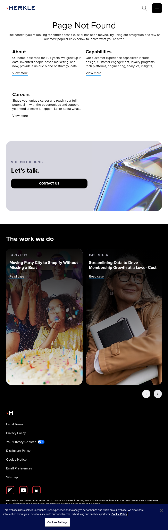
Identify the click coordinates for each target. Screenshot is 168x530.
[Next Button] (158, 394)
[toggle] (157, 8)
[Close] (161, 510)
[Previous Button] (146, 394)
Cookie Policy (119, 514)
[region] (84, 517)
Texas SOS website (89, 503)
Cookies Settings (57, 522)
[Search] (144, 8)
